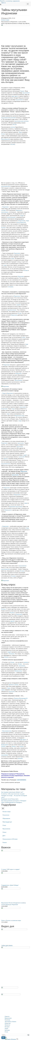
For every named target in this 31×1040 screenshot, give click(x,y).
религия (26, 662)
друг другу (15, 96)
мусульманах (22, 566)
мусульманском (21, 222)
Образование (6, 818)
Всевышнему (18, 671)
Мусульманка (6, 829)
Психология (6, 815)
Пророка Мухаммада (20, 698)
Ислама (3, 227)
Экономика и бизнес (10, 1021)
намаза (16, 684)
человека (10, 286)
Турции (22, 91)
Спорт (4, 825)
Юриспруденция (7, 822)
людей (22, 215)
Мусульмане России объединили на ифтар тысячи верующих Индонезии (13, 903)
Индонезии (19, 210)
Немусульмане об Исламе (10, 839)
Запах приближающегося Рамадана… (12, 802)
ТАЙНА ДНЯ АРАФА (6, 945)
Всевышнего (8, 510)
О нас (6, 1032)
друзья (6, 458)
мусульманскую (19, 121)
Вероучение (8, 1018)
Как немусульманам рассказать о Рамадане (13, 800)
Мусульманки (19, 380)
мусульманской (5, 117)
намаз (23, 337)
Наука (6, 1028)
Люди (20, 132)
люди (27, 220)
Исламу (13, 144)
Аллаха (3, 746)
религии (13, 127)
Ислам (15, 124)
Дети (4, 835)
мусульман (23, 407)
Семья (4, 832)
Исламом (11, 653)
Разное (5, 842)
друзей (13, 621)
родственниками (11, 310)
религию (26, 121)
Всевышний (4, 744)
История (7, 1026)
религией (13, 117)
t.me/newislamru (21, 780)
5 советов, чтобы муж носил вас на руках (12, 794)
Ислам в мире (5, 20)
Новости (7, 1016)
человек (3, 210)
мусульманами (11, 217)
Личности (7, 1025)
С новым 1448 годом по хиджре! (10, 869)
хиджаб (18, 304)
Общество (8, 1023)
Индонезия (5, 207)
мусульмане (26, 93)
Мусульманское (7, 731)
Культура (7, 1030)
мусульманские (5, 186)
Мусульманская (6, 139)
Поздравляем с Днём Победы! (9, 885)
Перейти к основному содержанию (10, 1)
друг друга (23, 739)
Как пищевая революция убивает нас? (12, 792)
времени (11, 684)
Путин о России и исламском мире (11, 920)
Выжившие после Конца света (9, 799)
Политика (7, 1020)
